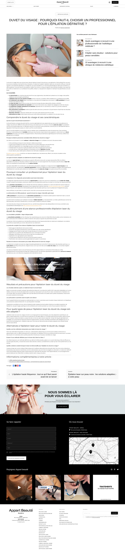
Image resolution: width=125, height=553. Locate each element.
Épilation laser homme (45, 536)
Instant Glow (42, 524)
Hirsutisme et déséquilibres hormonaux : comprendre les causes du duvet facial (30, 361)
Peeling (41, 518)
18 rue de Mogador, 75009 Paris (79, 429)
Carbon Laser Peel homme (45, 543)
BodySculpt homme (44, 546)
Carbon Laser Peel (43, 527)
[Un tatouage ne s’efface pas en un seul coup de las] (48, 487)
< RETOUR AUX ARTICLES (62, 14)
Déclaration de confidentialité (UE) (68, 524)
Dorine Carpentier (65, 27)
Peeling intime (42, 529)
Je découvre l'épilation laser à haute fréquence (39, 272)
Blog (91, 6)
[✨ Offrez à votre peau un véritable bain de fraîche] (77, 487)
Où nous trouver (63, 513)
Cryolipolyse (42, 531)
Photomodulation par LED (45, 525)
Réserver (115, 2)
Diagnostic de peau (65, 6)
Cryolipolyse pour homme (45, 545)
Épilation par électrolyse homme (47, 538)
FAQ (60, 518)
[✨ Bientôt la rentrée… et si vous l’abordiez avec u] (19, 487)
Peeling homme (43, 541)
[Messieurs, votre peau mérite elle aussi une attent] (106, 487)
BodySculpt (42, 532)
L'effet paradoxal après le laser (17, 360)
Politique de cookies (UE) (65, 522)
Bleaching (41, 515)
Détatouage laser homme (45, 548)
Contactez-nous (63, 517)
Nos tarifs (36, 6)
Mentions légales (63, 520)
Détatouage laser (43, 534)
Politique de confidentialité (96, 517)
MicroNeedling (42, 522)
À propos (116, 6)
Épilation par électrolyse (45, 513)
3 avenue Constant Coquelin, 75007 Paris (81, 434)
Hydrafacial (42, 517)
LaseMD (41, 520)
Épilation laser (43, 511)
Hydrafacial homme (44, 539)
